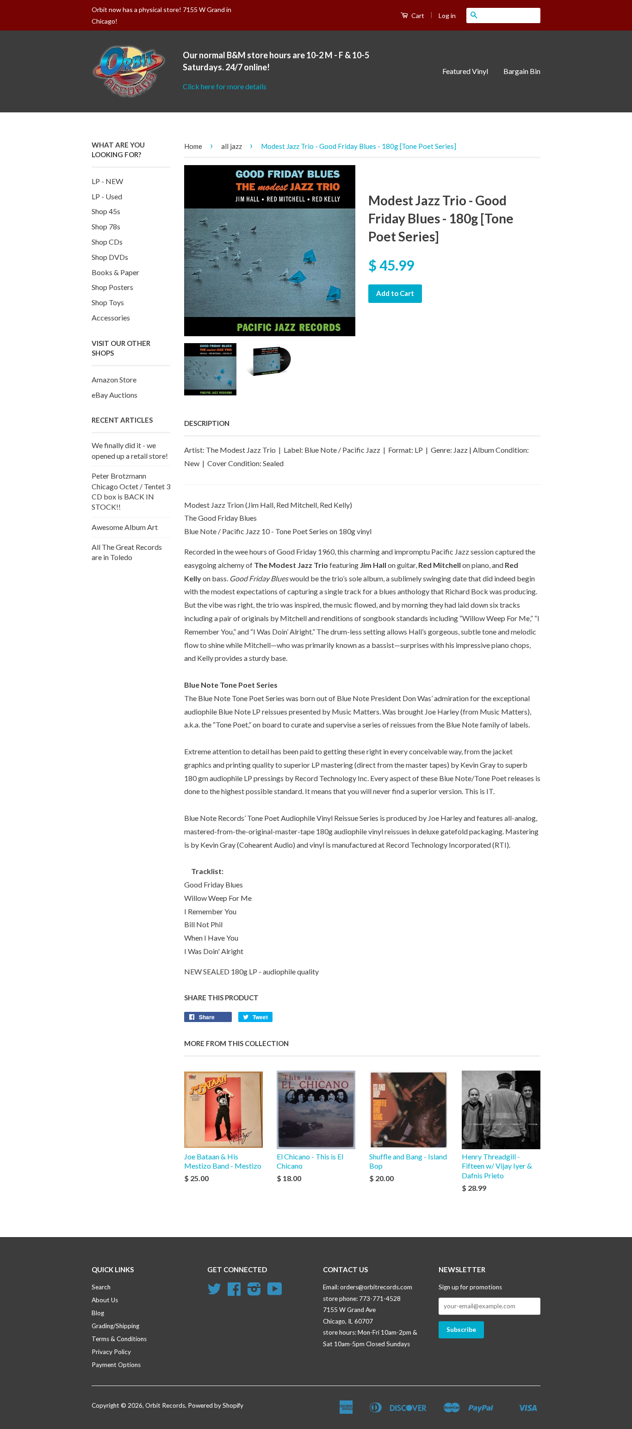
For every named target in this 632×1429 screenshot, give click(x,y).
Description (206, 423)
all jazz (231, 146)
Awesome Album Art (125, 527)
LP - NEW (107, 181)
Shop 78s (106, 226)
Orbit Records (165, 1405)
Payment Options (116, 1364)
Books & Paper (115, 272)
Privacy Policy (111, 1351)
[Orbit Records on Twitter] (214, 1292)
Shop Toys (108, 302)
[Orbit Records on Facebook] (234, 1292)
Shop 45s (106, 211)
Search (101, 1287)
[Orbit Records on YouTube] (274, 1292)
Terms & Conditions (119, 1339)
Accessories (111, 317)
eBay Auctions (114, 394)
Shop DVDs (110, 257)
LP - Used (107, 196)
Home (193, 146)
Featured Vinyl (465, 71)
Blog (98, 1313)
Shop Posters (112, 287)
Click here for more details (224, 86)
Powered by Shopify (215, 1405)
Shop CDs (107, 241)
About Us (105, 1300)
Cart (417, 15)
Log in (447, 15)
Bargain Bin (521, 71)
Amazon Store (114, 379)
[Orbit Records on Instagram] (254, 1292)
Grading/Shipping (115, 1326)
